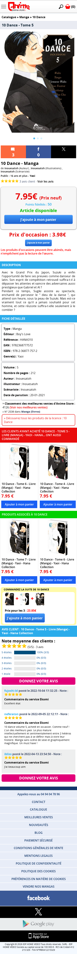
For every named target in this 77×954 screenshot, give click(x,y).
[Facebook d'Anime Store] (38, 898)
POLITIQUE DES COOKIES (38, 871)
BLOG (39, 833)
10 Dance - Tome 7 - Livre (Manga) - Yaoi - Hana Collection (19, 563)
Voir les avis (45, 181)
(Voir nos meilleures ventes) (28, 407)
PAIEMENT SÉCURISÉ (38, 840)
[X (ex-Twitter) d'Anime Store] (38, 912)
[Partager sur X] (63, 151)
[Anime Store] (19, 6)
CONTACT (38, 802)
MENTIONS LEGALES (38, 856)
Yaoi (32, 175)
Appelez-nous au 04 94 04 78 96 (38, 794)
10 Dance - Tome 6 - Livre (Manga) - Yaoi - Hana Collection (19, 487)
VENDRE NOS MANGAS (38, 886)
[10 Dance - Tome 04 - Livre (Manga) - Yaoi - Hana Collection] (58, 462)
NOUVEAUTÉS (38, 825)
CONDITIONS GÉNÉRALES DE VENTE (38, 848)
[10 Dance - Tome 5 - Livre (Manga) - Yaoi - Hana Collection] (9, 604)
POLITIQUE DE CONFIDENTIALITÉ (38, 863)
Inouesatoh (11, 168)
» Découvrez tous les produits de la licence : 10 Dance (35, 420)
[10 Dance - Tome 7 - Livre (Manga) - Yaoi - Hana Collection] (19, 537)
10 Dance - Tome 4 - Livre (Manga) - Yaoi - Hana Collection (57, 487)
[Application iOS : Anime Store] (38, 936)
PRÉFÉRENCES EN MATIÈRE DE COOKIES (38, 879)
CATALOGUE (38, 809)
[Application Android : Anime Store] (38, 924)
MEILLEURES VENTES (38, 817)
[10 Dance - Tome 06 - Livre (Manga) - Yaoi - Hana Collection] (19, 462)
